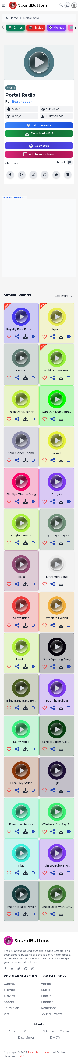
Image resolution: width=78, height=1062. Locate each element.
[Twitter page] (18, 968)
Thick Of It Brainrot (21, 411)
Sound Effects (51, 1014)
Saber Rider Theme (21, 453)
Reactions (48, 1008)
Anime (46, 984)
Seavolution (21, 618)
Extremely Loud (57, 576)
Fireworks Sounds (21, 824)
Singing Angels (21, 535)
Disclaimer (26, 1037)
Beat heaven (22, 102)
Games (9, 984)
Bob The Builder (57, 700)
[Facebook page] (5, 968)
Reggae (21, 370)
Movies (9, 996)
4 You (57, 453)
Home (14, 18)
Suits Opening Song (57, 659)
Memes (10, 990)
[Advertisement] (39, 238)
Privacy (48, 1031)
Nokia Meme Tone (56, 370)
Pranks (46, 996)
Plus (21, 865)
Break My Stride (21, 783)
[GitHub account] (25, 968)
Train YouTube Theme (57, 865)
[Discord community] (12, 968)
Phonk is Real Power (21, 907)
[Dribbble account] (32, 968)
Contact (30, 1031)
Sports (9, 1002)
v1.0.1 (23, 1056)
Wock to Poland (57, 618)
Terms (65, 1031)
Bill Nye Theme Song (21, 494)
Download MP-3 (42, 133)
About (13, 1031)
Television (11, 1008)
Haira (21, 576)
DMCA (55, 1037)
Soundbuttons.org (40, 1052)
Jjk (57, 783)
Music (11, 88)
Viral (7, 1014)
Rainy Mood (21, 742)
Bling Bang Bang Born (21, 700)
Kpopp (57, 329)
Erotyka (57, 494)
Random (21, 659)
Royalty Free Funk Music (23, 329)
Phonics (47, 1002)
